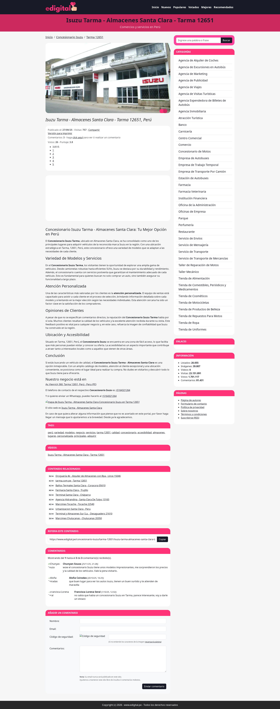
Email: (53, 628)
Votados (193, 7)
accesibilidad (145, 432)
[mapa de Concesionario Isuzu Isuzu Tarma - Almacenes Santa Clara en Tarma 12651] (93, 401)
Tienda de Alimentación (194, 278)
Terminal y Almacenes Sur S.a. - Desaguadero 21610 (84, 513)
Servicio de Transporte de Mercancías (203, 258)
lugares (52, 436)
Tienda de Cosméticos (193, 296)
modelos (70, 432)
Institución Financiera (192, 198)
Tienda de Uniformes (192, 329)
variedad (59, 432)
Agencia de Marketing (192, 74)
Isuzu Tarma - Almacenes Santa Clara (82, 407)
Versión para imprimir (60, 133)
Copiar (162, 539)
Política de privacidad (192, 407)
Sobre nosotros (189, 410)
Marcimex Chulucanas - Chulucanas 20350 (79, 518)
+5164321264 (123, 390)
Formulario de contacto (194, 403)
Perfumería (186, 225)
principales (80, 436)
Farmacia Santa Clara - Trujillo (72, 490)
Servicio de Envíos (190, 238)
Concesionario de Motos (194, 151)
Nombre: (54, 621)
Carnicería (185, 131)
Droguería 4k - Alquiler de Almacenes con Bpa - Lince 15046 (88, 476)
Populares (179, 7)
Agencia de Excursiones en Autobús (201, 67)
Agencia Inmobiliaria (192, 111)
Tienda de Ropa (188, 323)
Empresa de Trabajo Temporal (198, 165)
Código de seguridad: (61, 636)
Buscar (226, 40)
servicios (91, 432)
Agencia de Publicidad (193, 80)
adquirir (91, 436)
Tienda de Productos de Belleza (199, 309)
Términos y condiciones (194, 414)
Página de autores (191, 400)
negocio (80, 432)
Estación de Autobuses (193, 178)
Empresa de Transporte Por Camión (202, 171)
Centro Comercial (190, 138)
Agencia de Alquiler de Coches (198, 60)
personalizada (65, 436)
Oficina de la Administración (197, 205)
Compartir (94, 129)
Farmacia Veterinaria (192, 191)
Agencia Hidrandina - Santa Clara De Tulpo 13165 (82, 499)
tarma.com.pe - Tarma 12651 (71, 480)
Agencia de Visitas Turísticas (196, 94)
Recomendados (223, 7)
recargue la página (153, 642)
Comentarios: (57, 648)
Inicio (155, 7)
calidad (116, 432)
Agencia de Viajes (190, 87)
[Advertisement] (108, 198)
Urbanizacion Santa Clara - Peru (73, 509)
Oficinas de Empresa (192, 211)
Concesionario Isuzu (69, 37)
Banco (182, 125)
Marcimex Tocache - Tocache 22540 (75, 504)
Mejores (206, 7)
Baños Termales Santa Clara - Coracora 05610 (80, 485)
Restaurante (186, 232)
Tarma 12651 (94, 37)
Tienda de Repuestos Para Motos (200, 316)
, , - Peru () (71, 384)
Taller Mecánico (188, 272)
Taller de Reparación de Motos (198, 265)
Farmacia (184, 185)
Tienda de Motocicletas (193, 303)
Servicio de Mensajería (193, 245)
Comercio (184, 145)
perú (50, 432)
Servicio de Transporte (193, 252)
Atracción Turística (190, 118)
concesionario (128, 432)
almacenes (159, 432)
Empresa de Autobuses (193, 158)
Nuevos (166, 7)
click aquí (78, 137)
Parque (183, 218)
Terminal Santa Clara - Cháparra (73, 494)
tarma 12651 (104, 432)
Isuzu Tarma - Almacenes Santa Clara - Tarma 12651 (76, 454)
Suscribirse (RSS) (190, 417)
